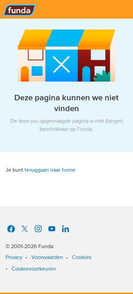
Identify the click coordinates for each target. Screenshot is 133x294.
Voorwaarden (47, 257)
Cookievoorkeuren (34, 268)
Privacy (14, 257)
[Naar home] (18, 8)
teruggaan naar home (50, 170)
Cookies (81, 257)
